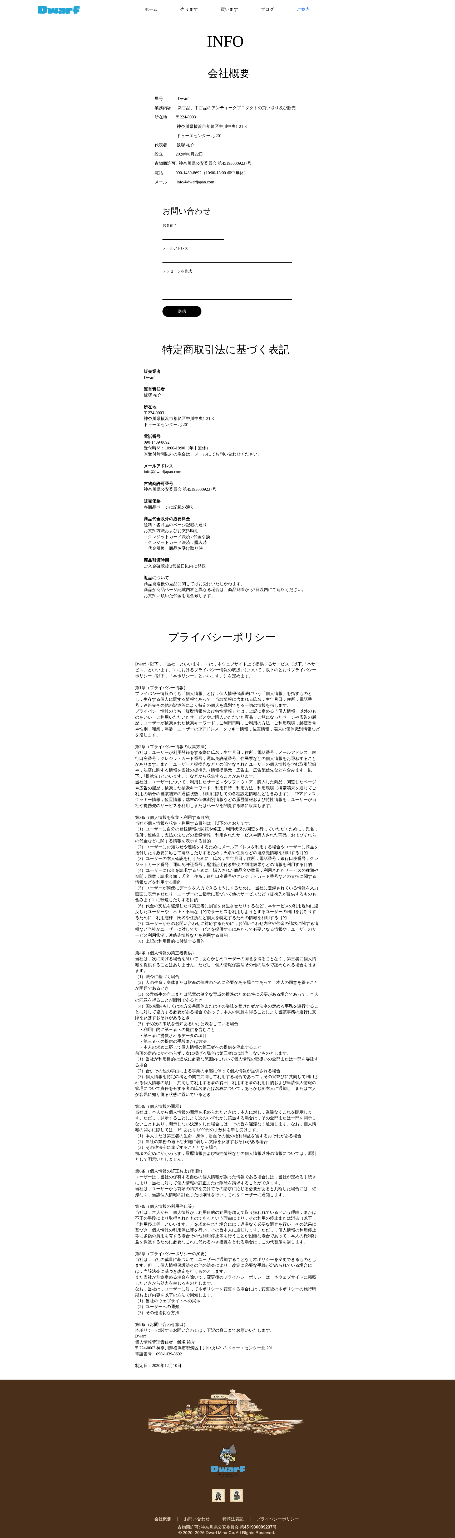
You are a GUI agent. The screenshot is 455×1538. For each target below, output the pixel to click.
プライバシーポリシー (277, 1518)
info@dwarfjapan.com (195, 182)
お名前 (169, 225)
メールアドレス (176, 248)
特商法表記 (233, 1518)
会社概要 (162, 1518)
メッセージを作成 (177, 271)
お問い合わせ (197, 1518)
